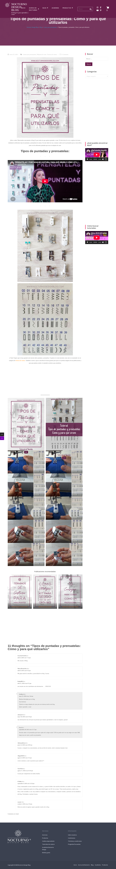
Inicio (23, 8)
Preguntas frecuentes (74, 844)
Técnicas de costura (52, 54)
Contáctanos (71, 838)
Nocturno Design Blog (19, 7)
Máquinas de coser (41, 54)
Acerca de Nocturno (33, 9)
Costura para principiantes (29, 54)
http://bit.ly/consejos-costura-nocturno (70, 606)
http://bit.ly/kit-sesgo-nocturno (45, 606)
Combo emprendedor (48, 841)
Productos (67, 8)
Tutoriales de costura (48, 844)
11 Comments (64, 54)
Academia (55, 8)
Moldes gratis (46, 852)
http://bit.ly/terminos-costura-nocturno (20, 606)
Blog (44, 8)
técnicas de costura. (20, 360)
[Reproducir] (87, 159)
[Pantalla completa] (106, 159)
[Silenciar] (103, 159)
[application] (96, 154)
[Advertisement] (45, 379)
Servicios (44, 835)
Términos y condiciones (75, 841)
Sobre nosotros (72, 835)
